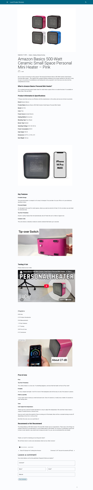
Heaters (31, 55)
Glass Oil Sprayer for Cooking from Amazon (30, 450)
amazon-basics (24, 447)
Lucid (22, 71)
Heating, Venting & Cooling (39, 55)
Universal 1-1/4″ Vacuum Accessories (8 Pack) (62, 450)
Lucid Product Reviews (17, 2)
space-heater (30, 447)
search (86, 2)
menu (7, 2)
